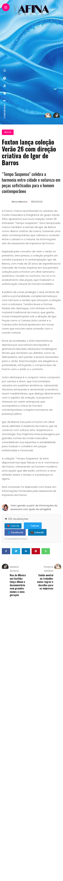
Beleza (7, 132)
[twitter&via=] (5, 93)
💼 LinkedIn (37, 532)
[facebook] (5, 100)
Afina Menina (19, 201)
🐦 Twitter (32, 526)
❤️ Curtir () (13, 526)
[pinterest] (5, 78)
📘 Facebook (15, 532)
